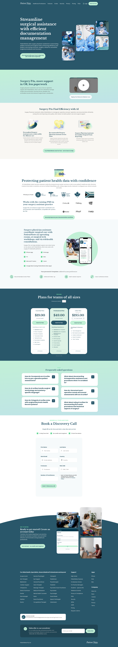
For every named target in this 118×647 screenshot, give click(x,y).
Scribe (56, 3)
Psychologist (53, 593)
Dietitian (22, 599)
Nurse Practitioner (38, 599)
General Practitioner (39, 582)
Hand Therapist (38, 585)
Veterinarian (53, 602)
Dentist (22, 593)
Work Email (44, 456)
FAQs (79, 3)
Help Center (74, 576)
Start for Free (93, 3)
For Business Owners (76, 582)
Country (62, 456)
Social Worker (53, 596)
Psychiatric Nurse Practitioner (58, 588)
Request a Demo (75, 611)
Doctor (22, 602)
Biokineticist (23, 582)
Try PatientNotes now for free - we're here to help (59, 150)
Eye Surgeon (37, 579)
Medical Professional (39, 590)
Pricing (74, 3)
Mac (92, 582)
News (92, 594)
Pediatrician (53, 579)
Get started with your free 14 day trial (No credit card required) (33, 55)
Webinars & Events (76, 590)
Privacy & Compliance (77, 593)
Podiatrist (52, 585)
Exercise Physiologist (39, 576)
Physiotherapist (54, 582)
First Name (44, 447)
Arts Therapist (23, 579)
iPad (92, 579)
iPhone (93, 576)
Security (62, 3)
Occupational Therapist (40, 602)
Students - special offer (77, 588)
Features (50, 3)
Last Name (63, 447)
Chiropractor (23, 588)
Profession (44, 466)
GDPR (72, 605)
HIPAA (72, 602)
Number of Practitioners (48, 475)
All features (40, 351)
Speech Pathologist (55, 599)
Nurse (35, 596)
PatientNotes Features (77, 579)
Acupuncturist (24, 576)
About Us (93, 591)
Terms (93, 605)
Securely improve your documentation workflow (59, 217)
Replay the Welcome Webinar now (80, 97)
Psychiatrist (53, 590)
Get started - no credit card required (32, 546)
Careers (93, 597)
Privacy (68, 3)
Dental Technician (25, 590)
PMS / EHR (62, 466)
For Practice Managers (77, 585)
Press (92, 600)
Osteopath (53, 576)
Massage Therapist (39, 588)
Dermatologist (24, 596)
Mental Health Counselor (40, 593)
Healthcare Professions (39, 3)
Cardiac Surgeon (24, 585)
